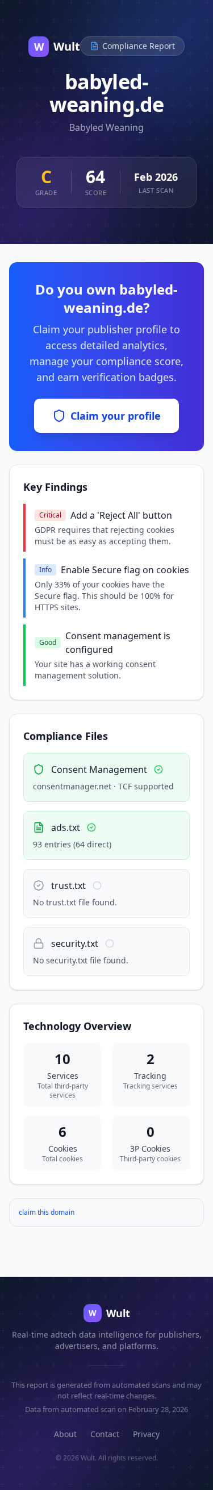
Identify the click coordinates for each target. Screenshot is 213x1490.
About (65, 1434)
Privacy (146, 1434)
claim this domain (46, 1212)
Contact (104, 1434)
